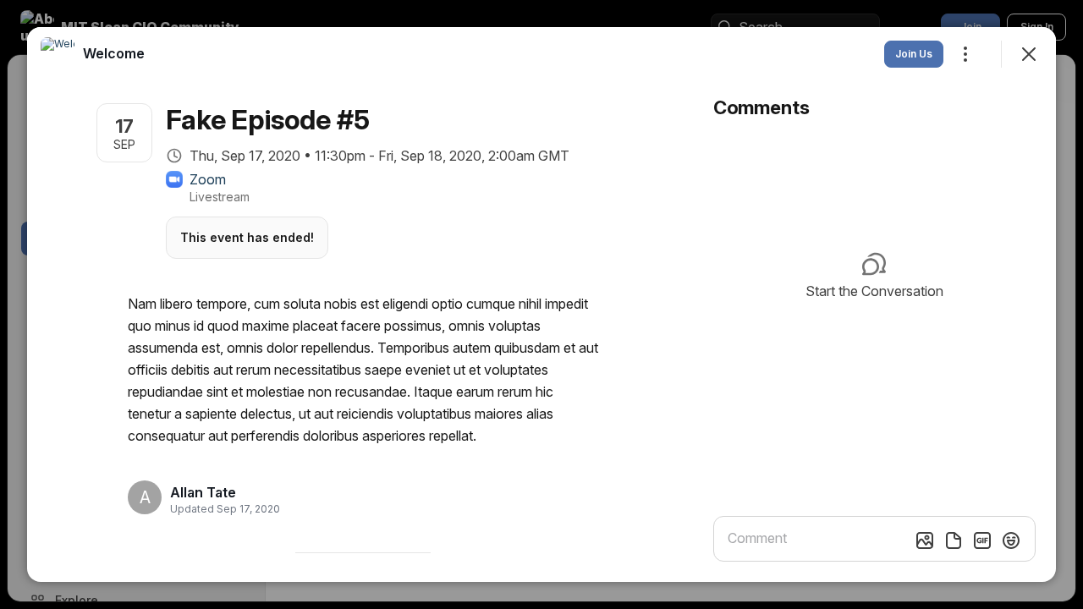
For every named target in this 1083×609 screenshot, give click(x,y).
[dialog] (541, 304)
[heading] (220, 492)
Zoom (208, 179)
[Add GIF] (982, 540)
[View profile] (57, 54)
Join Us (913, 53)
